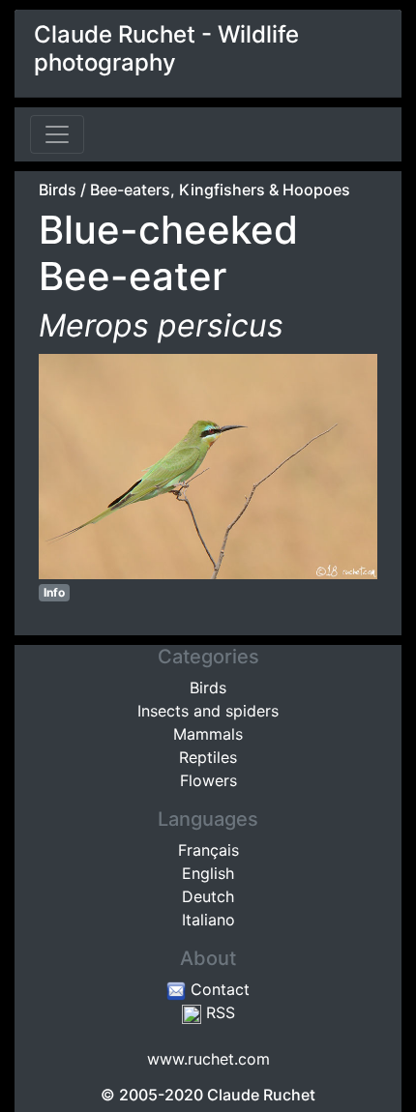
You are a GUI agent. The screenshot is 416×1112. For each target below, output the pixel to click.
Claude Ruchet (261, 1094)
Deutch (208, 896)
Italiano (208, 919)
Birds (57, 189)
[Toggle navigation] (57, 134)
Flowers (208, 780)
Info (54, 592)
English (208, 873)
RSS (218, 1012)
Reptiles (208, 757)
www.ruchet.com (208, 1058)
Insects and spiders (208, 710)
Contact (218, 989)
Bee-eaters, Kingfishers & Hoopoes (220, 189)
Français (208, 850)
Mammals (208, 734)
